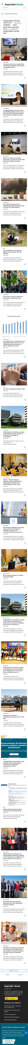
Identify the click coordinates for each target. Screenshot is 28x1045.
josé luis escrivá (11, 27)
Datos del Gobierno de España (11, 1017)
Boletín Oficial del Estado (10, 1019)
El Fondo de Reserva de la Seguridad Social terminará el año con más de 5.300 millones (13, 205)
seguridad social (11, 31)
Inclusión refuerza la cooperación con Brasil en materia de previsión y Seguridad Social (13, 65)
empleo (6, 25)
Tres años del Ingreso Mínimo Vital (14, 389)
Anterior (7, 974)
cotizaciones (17, 23)
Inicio (2, 13)
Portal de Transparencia (10, 1014)
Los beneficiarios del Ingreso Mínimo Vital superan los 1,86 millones (12, 252)
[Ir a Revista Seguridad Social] (16, 4)
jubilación (6, 29)
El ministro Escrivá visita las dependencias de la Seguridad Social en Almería (12, 903)
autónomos (7, 23)
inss (15, 25)
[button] (25, 78)
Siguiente (20, 974)
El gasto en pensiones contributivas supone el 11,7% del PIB (13, 717)
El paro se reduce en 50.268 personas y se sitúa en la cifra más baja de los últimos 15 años (14, 159)
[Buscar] (24, 7)
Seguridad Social (11, 20)
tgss (4, 33)
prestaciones (14, 29)
